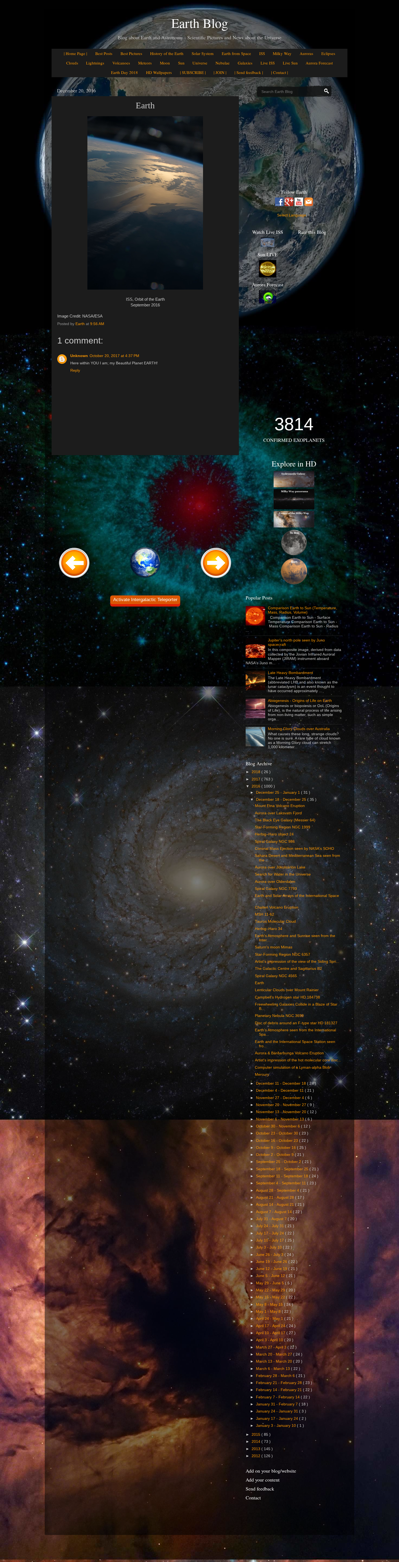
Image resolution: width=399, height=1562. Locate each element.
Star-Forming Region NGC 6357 (282, 954)
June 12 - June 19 (272, 1269)
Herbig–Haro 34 (268, 929)
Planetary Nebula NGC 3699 (279, 1016)
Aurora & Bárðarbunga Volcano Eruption (289, 1053)
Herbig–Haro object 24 (274, 834)
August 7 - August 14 (274, 1212)
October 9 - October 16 (276, 1148)
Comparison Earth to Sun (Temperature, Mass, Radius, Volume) (302, 610)
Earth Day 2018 (124, 72)
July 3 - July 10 (269, 1247)
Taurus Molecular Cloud (275, 921)
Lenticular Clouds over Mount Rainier (287, 990)
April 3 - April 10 (270, 1340)
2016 (256, 786)
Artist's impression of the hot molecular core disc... (298, 1060)
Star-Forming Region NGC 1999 (282, 827)
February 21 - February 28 (279, 1383)
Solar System (203, 53)
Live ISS (268, 63)
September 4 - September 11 (281, 1183)
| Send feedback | (249, 72)
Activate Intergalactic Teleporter (145, 599)
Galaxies (245, 63)
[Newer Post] (74, 578)
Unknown (79, 356)
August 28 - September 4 (278, 1190)
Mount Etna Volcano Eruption (280, 806)
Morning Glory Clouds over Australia (299, 729)
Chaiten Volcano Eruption (276, 907)
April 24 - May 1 (270, 1319)
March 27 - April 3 (271, 1347)
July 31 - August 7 (272, 1219)
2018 (256, 772)
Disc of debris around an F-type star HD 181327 (296, 1023)
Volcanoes (121, 63)
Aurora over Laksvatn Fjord (278, 813)
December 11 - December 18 (281, 1083)
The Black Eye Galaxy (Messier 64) (285, 820)
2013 (256, 1449)
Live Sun (290, 63)
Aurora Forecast (319, 63)
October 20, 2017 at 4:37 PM (114, 356)
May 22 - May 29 (271, 1290)
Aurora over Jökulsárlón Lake (280, 867)
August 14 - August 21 (275, 1205)
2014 (256, 1442)
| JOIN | (220, 72)
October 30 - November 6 (278, 1126)
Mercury (262, 1074)
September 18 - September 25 (282, 1169)
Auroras (306, 53)
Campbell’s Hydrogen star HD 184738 (287, 997)
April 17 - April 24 (271, 1326)
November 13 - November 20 (281, 1112)
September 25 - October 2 (279, 1162)
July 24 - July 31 (270, 1226)
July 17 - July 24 (270, 1233)
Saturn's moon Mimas (273, 947)
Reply (75, 370)
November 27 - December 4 (280, 1098)
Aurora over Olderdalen (275, 882)
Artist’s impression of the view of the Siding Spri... (297, 962)
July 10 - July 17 (270, 1240)
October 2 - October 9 (275, 1155)
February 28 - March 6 (276, 1376)
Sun (181, 63)
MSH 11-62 (264, 914)
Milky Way (282, 53)
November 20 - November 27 (281, 1105)
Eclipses (328, 53)
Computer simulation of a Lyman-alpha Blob (292, 1067)
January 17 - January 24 (277, 1419)
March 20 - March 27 (274, 1354)
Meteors (145, 63)
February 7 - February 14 (278, 1397)
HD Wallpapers (159, 72)
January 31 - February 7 (277, 1404)
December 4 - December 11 (280, 1090)
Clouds (72, 63)
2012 (256, 1456)
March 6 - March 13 (273, 1369)
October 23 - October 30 (277, 1133)
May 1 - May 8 (269, 1312)
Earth (259, 983)
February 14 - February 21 (279, 1390)
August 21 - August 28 (275, 1197)
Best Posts (103, 53)
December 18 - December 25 (281, 800)
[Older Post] (216, 578)
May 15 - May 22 (271, 1297)
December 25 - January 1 (278, 792)
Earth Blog (199, 22)
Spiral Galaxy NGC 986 (275, 842)
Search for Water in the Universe (283, 874)
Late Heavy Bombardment (290, 673)
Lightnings (95, 63)
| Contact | (279, 72)
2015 (256, 1435)
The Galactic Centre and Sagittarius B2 (288, 969)
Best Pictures (131, 53)
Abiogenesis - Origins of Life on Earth (300, 701)
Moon (165, 63)
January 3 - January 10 (276, 1426)
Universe (199, 63)
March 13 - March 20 (274, 1361)
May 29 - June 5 (270, 1283)
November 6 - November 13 (280, 1119)
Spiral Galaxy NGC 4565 (276, 976)
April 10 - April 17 (271, 1333)
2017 (256, 779)
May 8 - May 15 (270, 1304)
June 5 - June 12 (271, 1276)
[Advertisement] (145, 500)
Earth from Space (236, 53)
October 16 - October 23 (277, 1141)
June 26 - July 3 (270, 1255)
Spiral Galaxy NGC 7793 (276, 889)
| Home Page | (75, 53)
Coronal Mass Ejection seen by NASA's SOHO (294, 849)
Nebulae (223, 63)
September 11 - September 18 (282, 1176)
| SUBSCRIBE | (193, 72)
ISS (262, 53)
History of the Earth (166, 53)
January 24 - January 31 (277, 1411)
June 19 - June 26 (272, 1262)
